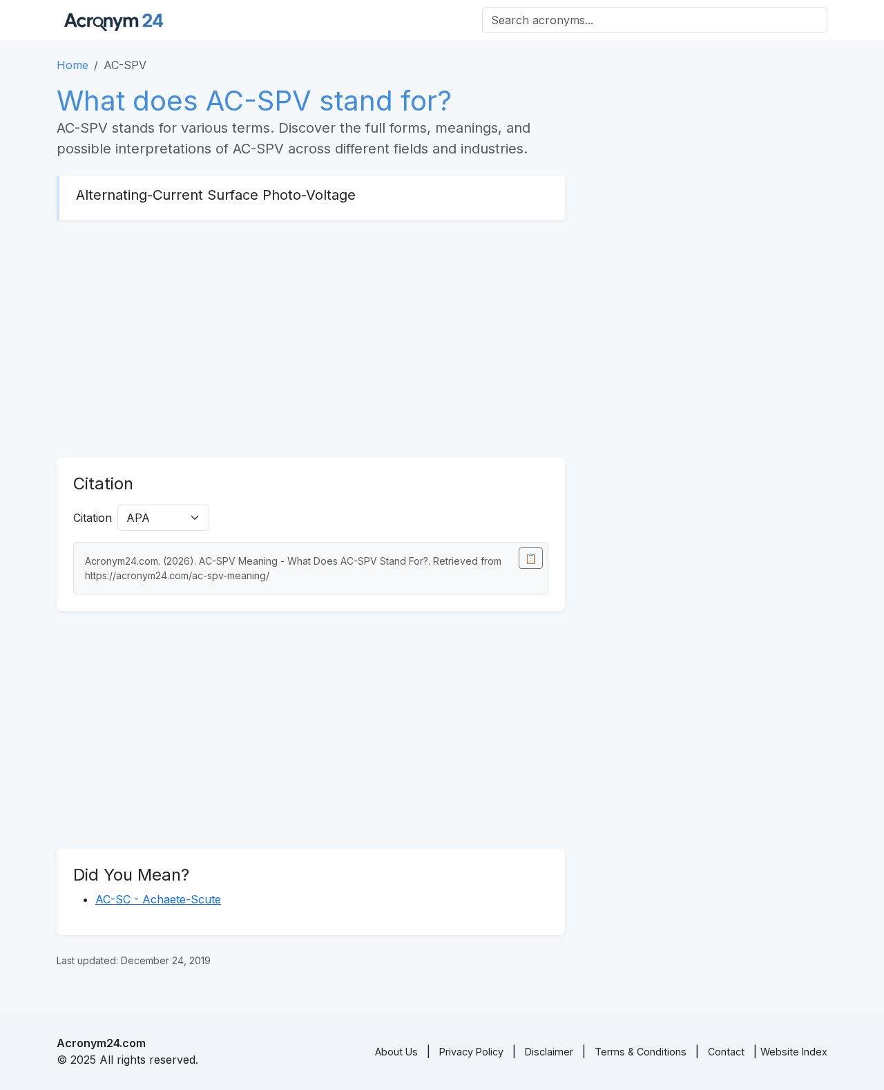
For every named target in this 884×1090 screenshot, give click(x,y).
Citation (92, 518)
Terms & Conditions (640, 1052)
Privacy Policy (471, 1052)
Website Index (793, 1052)
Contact (726, 1052)
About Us (396, 1052)
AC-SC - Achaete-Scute (158, 899)
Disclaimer (549, 1052)
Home (72, 65)
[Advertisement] (311, 338)
